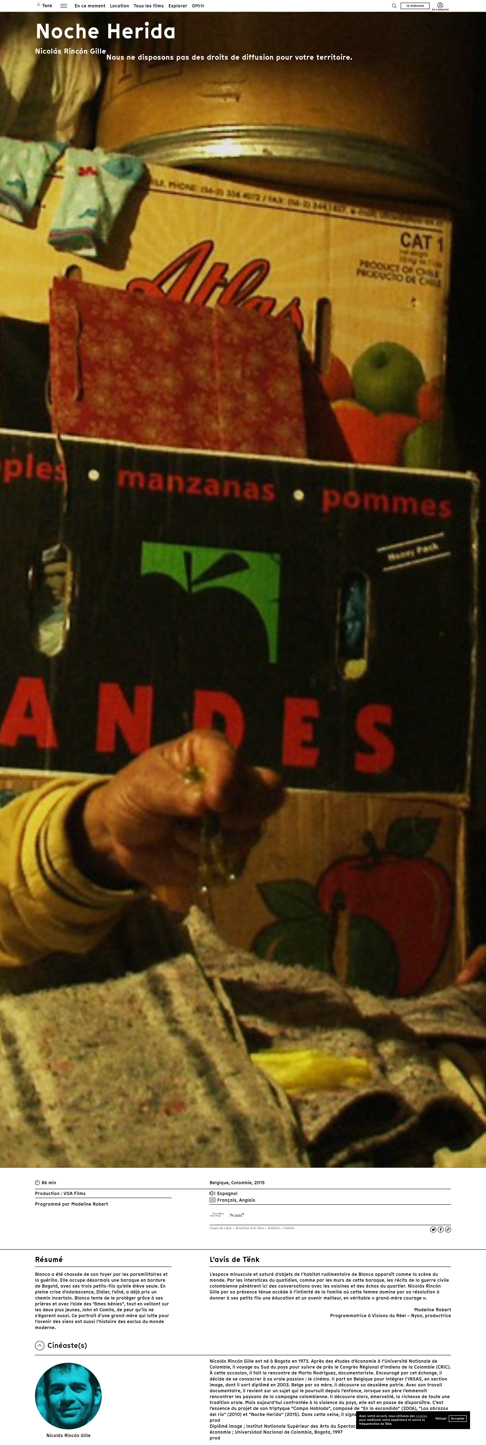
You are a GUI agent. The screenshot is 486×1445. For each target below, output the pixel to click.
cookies (421, 1416)
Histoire (274, 1228)
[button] (394, 6)
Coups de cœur (221, 1228)
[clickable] (217, 1215)
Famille (288, 1228)
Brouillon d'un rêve (250, 1228)
